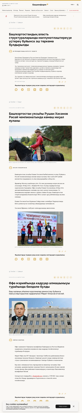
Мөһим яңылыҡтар (7, 10)
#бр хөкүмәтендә (20, 81)
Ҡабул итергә (63, 406)
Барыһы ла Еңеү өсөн (37, 10)
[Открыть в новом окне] (16, 89)
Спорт (51, 10)
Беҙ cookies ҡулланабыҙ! (17, 404)
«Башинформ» (37, 376)
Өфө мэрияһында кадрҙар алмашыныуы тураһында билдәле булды (54, 16)
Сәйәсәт (46, 10)
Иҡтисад (15, 10)
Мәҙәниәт (27, 10)
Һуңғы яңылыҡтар (74, 10)
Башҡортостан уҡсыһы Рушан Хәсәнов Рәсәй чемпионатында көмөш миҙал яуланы (26, 16)
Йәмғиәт (21, 10)
